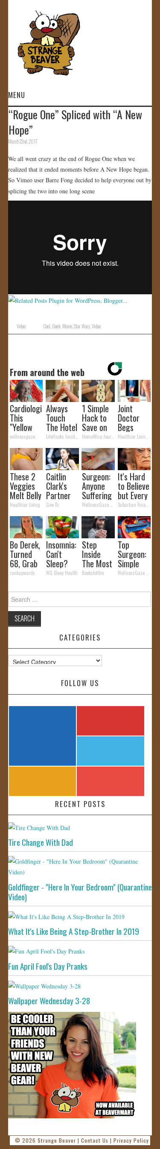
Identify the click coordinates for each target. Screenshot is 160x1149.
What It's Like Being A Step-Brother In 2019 (73, 931)
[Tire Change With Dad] (80, 827)
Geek (56, 326)
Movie (67, 326)
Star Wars (82, 326)
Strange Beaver (57, 1140)
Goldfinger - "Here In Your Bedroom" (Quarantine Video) (80, 892)
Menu (16, 94)
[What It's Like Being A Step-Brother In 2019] (80, 916)
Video (21, 326)
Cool (46, 326)
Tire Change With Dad (40, 842)
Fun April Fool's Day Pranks (47, 966)
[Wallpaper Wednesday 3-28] (80, 985)
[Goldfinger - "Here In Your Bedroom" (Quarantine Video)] (80, 866)
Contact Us (94, 1140)
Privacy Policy (131, 1140)
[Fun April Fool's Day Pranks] (80, 951)
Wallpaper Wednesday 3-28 (49, 1000)
